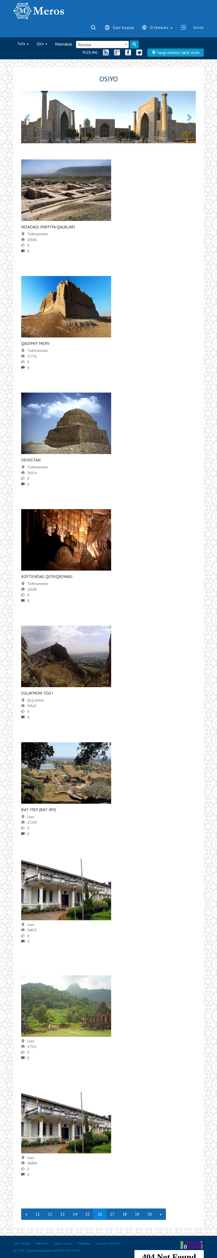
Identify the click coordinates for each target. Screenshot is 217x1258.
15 (87, 1214)
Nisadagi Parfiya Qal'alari (48, 226)
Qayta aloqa (63, 1243)
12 (50, 1214)
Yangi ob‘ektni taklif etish (178, 52)
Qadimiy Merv (35, 343)
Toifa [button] (21, 43)
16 (100, 1214)
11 (37, 1214)
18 (125, 1214)
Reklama (42, 1243)
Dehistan (30, 460)
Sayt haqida (123, 27)
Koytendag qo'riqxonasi (47, 576)
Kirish (199, 27)
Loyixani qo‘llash (108, 1243)
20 (149, 1214)
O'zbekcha (160, 27)
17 (112, 1214)
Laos (30, 817)
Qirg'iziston (35, 700)
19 (137, 1214)
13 (62, 1214)
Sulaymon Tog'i (37, 693)
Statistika (84, 1243)
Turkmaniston (37, 234)
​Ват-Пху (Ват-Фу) (38, 809)
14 (75, 1214)
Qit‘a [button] (41, 43)
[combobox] (102, 44)
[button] (28, 117)
